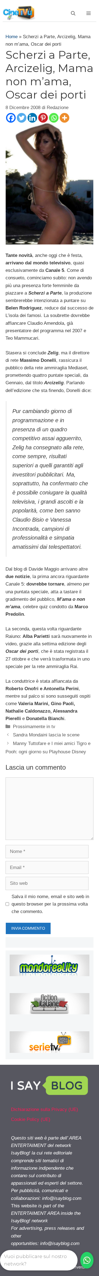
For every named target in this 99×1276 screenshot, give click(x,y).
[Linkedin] (32, 118)
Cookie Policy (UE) (30, 1119)
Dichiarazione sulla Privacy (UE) (44, 1109)
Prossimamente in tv (34, 726)
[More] (64, 118)
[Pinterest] (43, 118)
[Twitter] (21, 118)
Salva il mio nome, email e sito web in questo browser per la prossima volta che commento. (50, 904)
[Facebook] (11, 118)
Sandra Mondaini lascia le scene (46, 735)
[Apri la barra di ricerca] (73, 13)
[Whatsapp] (54, 118)
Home (12, 36)
